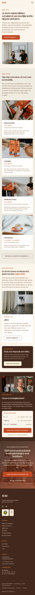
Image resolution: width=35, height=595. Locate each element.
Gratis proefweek (6, 533)
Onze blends (5, 546)
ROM (4, 2)
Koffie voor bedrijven (7, 523)
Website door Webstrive (8, 591)
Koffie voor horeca (7, 526)
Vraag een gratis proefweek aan (17, 474)
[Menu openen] (32, 2)
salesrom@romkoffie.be (8, 563)
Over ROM (5, 544)
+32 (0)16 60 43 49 (7, 561)
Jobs (3, 548)
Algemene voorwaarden (8, 588)
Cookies (25, 588)
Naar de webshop (10, 37)
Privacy (19, 588)
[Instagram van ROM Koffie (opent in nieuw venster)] (3, 506)
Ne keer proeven (6, 535)
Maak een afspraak (12, 363)
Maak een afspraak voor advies (17, 430)
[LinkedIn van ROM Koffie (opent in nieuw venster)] (6, 506)
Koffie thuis (5, 528)
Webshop (4, 530)
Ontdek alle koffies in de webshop (16, 256)
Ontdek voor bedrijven (17, 480)
